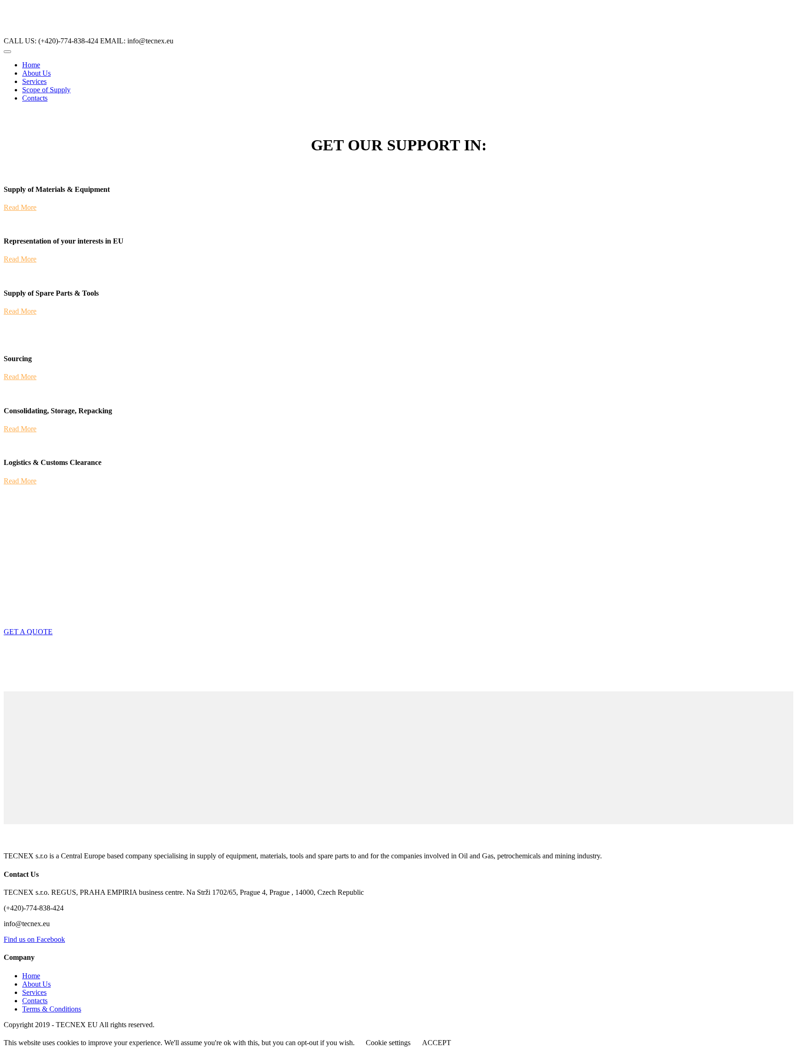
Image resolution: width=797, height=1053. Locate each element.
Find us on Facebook (34, 939)
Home (31, 65)
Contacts (35, 98)
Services (34, 81)
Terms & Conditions (51, 1009)
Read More (20, 207)
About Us (36, 73)
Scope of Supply (46, 90)
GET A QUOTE (28, 632)
